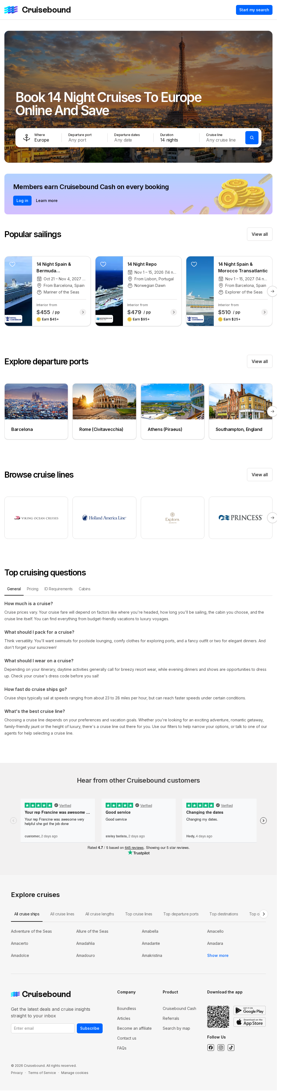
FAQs (122, 1048)
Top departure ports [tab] (180, 914)
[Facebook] (210, 1047)
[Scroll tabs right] (263, 914)
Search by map (176, 1028)
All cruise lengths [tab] (99, 914)
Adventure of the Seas (31, 931)
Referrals (171, 1018)
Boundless (126, 1008)
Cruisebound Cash (179, 1008)
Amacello (215, 931)
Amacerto (19, 943)
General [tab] (14, 588)
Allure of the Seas (92, 931)
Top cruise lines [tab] (138, 914)
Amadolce (20, 955)
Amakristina (152, 955)
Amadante (151, 943)
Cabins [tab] (85, 588)
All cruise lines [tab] (62, 914)
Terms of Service (42, 1073)
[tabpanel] (138, 668)
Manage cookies (74, 1073)
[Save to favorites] (12, 264)
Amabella (150, 931)
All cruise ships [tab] (26, 914)
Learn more (47, 200)
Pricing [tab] (33, 588)
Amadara (215, 943)
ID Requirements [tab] (58, 588)
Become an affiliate (134, 1028)
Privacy (17, 1073)
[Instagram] (220, 1047)
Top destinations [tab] (223, 914)
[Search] (251, 137)
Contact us (126, 1038)
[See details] (83, 312)
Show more (218, 955)
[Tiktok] (230, 1047)
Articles (123, 1018)
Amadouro (85, 955)
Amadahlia (85, 943)
